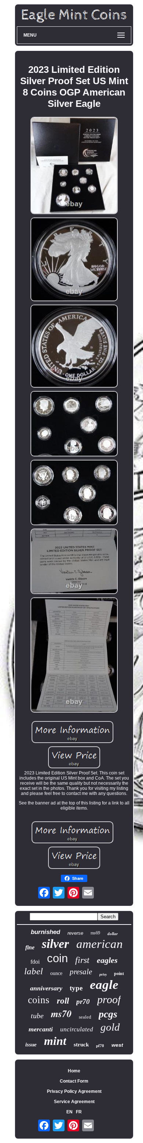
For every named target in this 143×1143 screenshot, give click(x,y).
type (76, 988)
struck (81, 1044)
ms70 (61, 1013)
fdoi (35, 962)
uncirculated (76, 1029)
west (117, 1045)
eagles (107, 960)
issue (31, 1044)
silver (55, 943)
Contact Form (74, 1081)
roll (63, 1000)
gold (110, 1027)
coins (39, 999)
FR (79, 1111)
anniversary (46, 988)
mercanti (41, 1029)
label (33, 971)
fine (29, 947)
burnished (45, 932)
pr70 (83, 1001)
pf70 (100, 1045)
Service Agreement (74, 1101)
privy (103, 974)
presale (81, 971)
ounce (56, 973)
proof (109, 999)
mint (55, 1040)
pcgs (108, 1014)
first (82, 960)
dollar (112, 933)
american (99, 943)
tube (37, 1016)
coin (57, 958)
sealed (85, 1017)
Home (74, 1070)
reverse (75, 933)
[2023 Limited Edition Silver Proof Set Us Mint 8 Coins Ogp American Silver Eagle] (74, 166)
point (119, 973)
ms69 (95, 932)
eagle (104, 985)
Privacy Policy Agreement (74, 1091)
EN (69, 1111)
